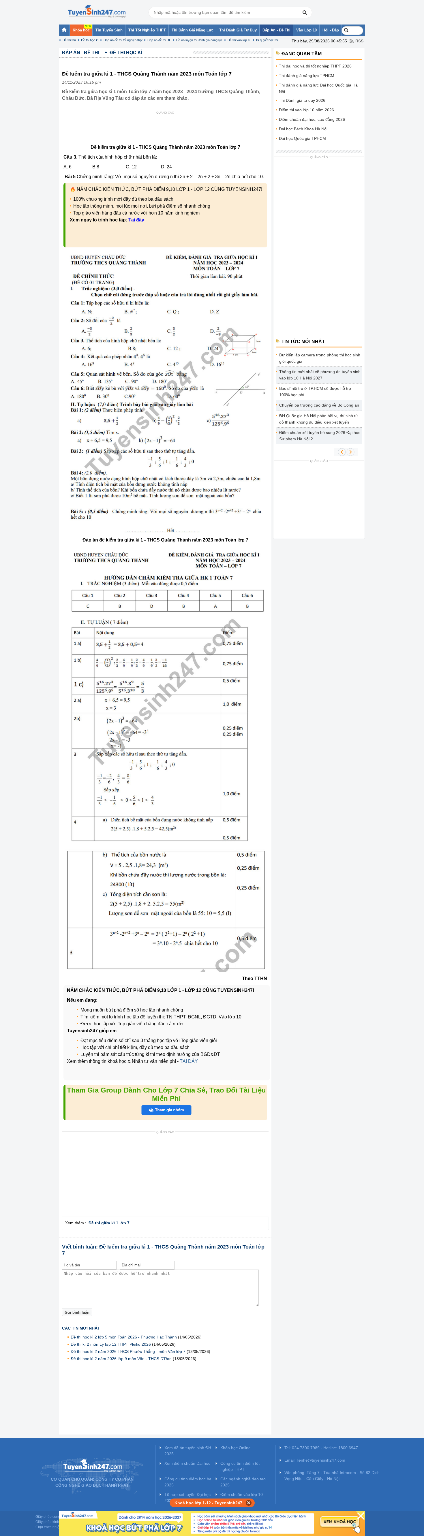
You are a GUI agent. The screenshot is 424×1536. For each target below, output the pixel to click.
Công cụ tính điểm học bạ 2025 (187, 1482)
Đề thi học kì (90, 40)
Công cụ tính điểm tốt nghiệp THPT (240, 1466)
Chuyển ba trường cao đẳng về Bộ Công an (319, 405)
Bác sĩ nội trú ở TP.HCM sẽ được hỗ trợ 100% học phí (315, 391)
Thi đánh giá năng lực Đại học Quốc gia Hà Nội (318, 88)
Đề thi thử (69, 40)
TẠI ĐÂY (189, 1061)
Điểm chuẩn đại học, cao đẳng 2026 (312, 119)
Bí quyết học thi (267, 40)
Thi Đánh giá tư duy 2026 (302, 100)
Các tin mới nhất (81, 1328)
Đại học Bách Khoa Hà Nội (303, 129)
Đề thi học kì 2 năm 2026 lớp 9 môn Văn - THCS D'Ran (121, 1358)
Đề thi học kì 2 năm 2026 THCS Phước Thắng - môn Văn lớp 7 (128, 1351)
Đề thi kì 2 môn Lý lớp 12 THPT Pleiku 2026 (111, 1344)
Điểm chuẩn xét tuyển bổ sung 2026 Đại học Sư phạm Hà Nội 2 (319, 435)
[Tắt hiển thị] (249, 1503)
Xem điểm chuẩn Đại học (187, 1463)
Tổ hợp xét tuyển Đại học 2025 (187, 1497)
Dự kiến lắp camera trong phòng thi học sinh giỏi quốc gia (319, 358)
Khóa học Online (235, 1447)
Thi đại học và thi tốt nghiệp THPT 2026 (315, 66)
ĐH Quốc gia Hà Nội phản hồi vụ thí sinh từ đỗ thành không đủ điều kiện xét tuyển (318, 418)
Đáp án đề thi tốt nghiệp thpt (123, 40)
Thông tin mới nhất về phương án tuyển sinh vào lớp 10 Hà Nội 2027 (320, 374)
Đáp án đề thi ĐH (159, 40)
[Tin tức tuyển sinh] (96, 11)
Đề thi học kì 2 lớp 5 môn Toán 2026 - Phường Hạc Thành (124, 1337)
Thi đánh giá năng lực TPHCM (306, 75)
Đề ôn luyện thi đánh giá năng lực (199, 40)
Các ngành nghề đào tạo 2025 (243, 1482)
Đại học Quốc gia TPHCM (302, 138)
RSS (359, 41)
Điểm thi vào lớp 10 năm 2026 (306, 110)
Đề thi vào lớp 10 (239, 40)
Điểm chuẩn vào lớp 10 (241, 1494)
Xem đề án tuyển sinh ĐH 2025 (187, 1450)
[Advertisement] (167, 129)
